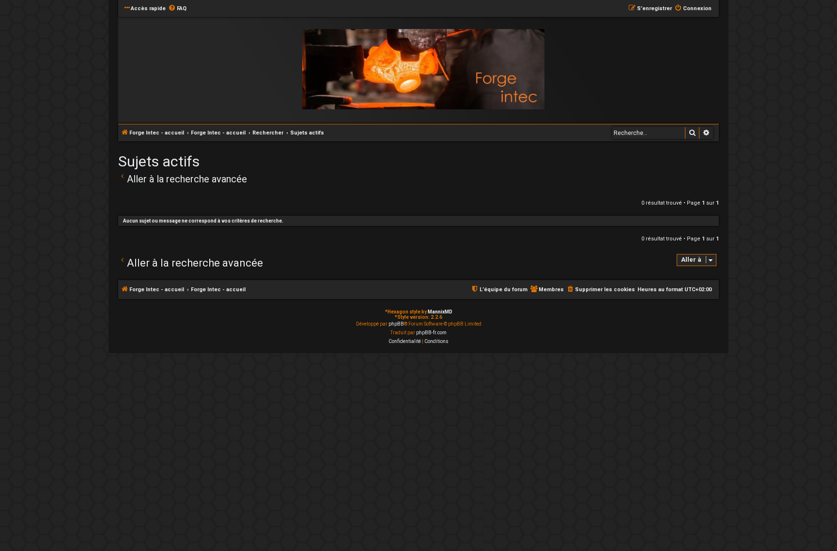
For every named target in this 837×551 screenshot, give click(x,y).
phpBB (396, 324)
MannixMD (440, 311)
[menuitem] (177, 9)
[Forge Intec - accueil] (423, 69)
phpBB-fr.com (431, 332)
